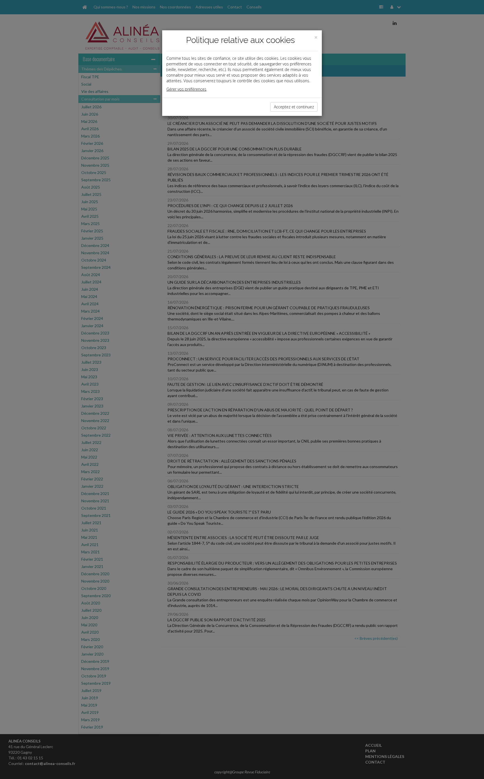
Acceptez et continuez (294, 106)
